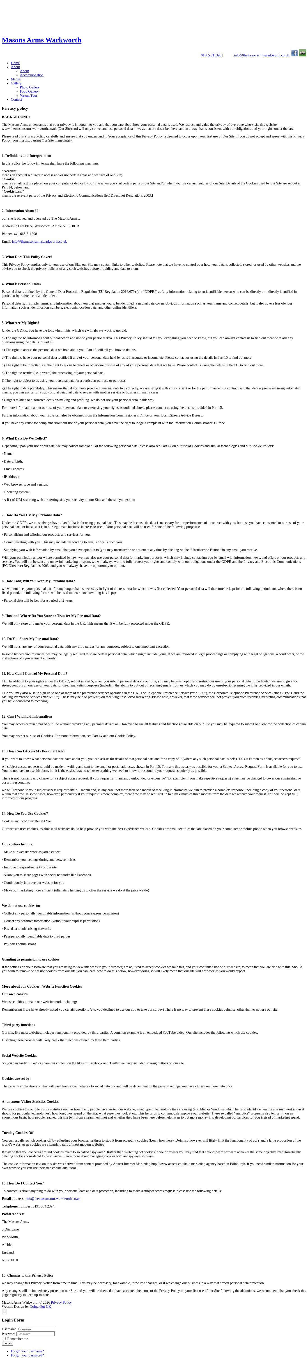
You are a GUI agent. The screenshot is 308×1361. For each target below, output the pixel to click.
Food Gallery (29, 91)
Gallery (16, 83)
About (15, 67)
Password (9, 1334)
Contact (16, 99)
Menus (16, 79)
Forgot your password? (27, 1355)
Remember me (17, 1339)
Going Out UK (40, 1306)
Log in (7, 1343)
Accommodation (32, 75)
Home (15, 63)
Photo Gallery (30, 87)
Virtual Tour (28, 95)
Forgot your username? (27, 1351)
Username (9, 1329)
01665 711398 (211, 55)
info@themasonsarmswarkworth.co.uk (261, 55)
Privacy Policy (61, 1302)
